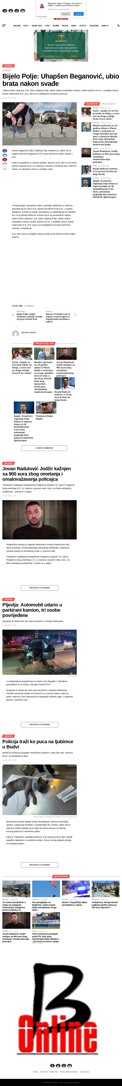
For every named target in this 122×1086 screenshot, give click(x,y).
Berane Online (28, 332)
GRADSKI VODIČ (57, 32)
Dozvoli (79, 14)
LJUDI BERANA (94, 25)
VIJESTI (25, 25)
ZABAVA (73, 25)
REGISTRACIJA (84, 1072)
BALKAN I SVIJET (37, 25)
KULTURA (65, 25)
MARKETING (54, 1072)
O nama (35, 1072)
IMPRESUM (44, 1072)
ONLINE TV (104, 25)
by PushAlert (43, 16)
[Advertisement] (44, 287)
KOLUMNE (56, 25)
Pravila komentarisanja (68, 1072)
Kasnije (66, 14)
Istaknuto (29, 306)
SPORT (47, 25)
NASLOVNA (17, 25)
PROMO (67, 32)
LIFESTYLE (82, 25)
